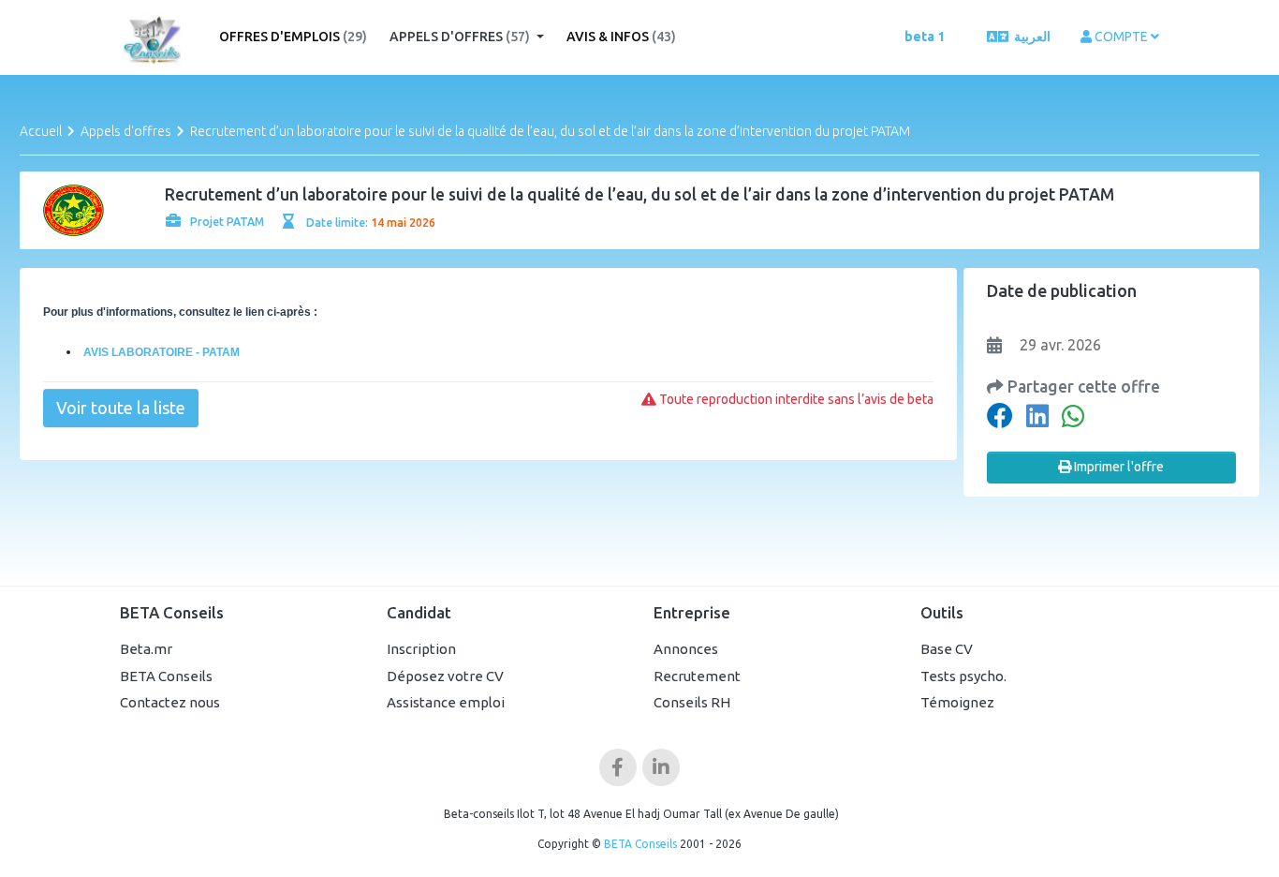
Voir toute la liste (120, 407)
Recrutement (697, 676)
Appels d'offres (460, 36)
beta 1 (924, 36)
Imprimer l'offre (1117, 466)
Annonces (686, 649)
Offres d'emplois (293, 36)
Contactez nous (170, 702)
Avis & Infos (621, 36)
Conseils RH (692, 702)
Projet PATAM (227, 222)
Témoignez (957, 702)
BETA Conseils (166, 676)
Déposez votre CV (445, 676)
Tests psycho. (963, 676)
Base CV (946, 649)
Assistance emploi (446, 702)
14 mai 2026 (403, 222)
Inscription (421, 649)
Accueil (41, 131)
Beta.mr (146, 649)
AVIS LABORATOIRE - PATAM (160, 352)
